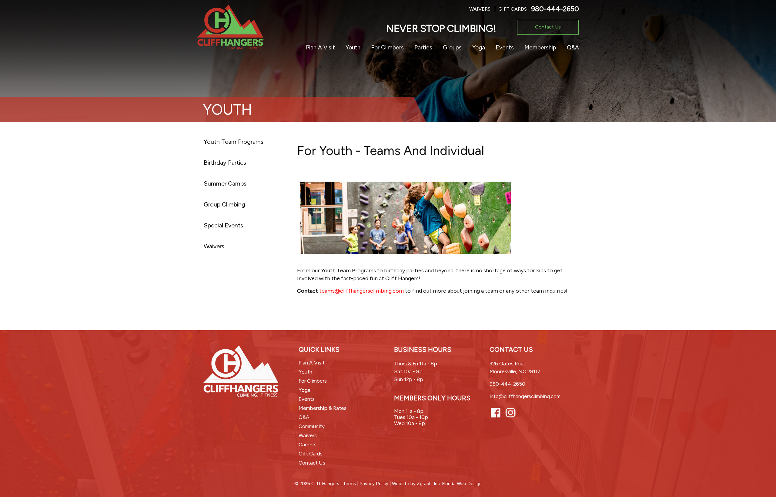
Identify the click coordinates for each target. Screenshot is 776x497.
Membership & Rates (322, 408)
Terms (349, 483)
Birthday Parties (225, 162)
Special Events (223, 225)
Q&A (573, 47)
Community (312, 426)
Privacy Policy (374, 483)
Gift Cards (512, 9)
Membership (540, 47)
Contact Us (548, 27)
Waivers (479, 9)
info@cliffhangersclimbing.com (525, 396)
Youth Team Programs (233, 141)
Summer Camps (225, 183)
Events (505, 47)
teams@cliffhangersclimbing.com (361, 290)
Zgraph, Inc (428, 483)
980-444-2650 (555, 9)
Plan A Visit (320, 47)
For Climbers (387, 47)
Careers (307, 445)
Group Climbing (224, 204)
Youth (353, 47)
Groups (452, 47)
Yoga (478, 47)
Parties (423, 47)
